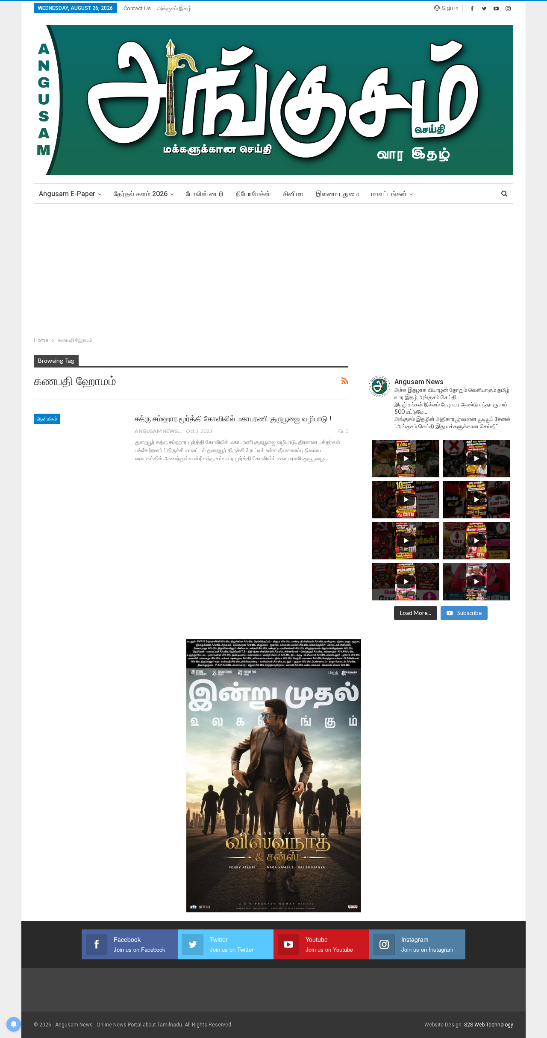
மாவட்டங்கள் (389, 194)
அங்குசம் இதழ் (174, 8)
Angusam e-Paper (67, 194)
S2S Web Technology (488, 1025)
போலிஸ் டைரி (205, 194)
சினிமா (293, 194)
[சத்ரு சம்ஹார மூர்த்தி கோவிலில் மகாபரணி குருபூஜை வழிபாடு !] (79, 442)
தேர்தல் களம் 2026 (141, 194)
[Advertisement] (273, 268)
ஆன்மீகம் (47, 419)
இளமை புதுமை (337, 194)
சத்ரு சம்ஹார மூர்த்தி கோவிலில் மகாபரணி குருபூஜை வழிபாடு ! (233, 418)
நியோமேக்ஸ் (253, 194)
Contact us (137, 8)
